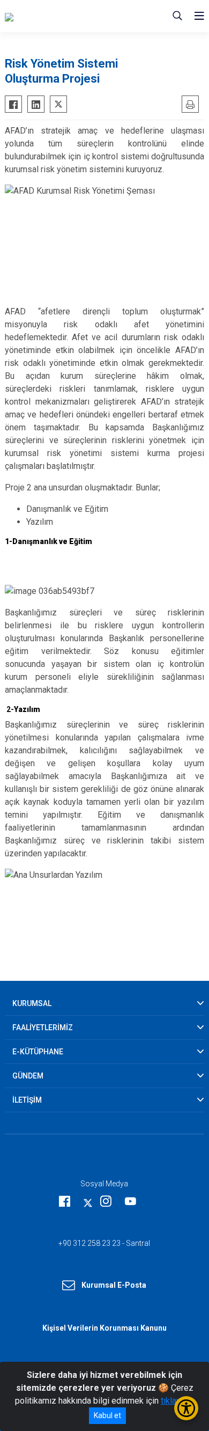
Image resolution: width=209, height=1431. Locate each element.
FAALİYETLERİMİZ (42, 1027)
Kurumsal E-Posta (113, 1285)
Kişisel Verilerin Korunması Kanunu (104, 1328)
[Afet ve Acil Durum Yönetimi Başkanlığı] (70, 16)
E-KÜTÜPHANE (37, 1051)
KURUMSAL (31, 1003)
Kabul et (107, 1415)
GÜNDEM (27, 1076)
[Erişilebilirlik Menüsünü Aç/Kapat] (186, 1408)
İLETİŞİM (27, 1100)
